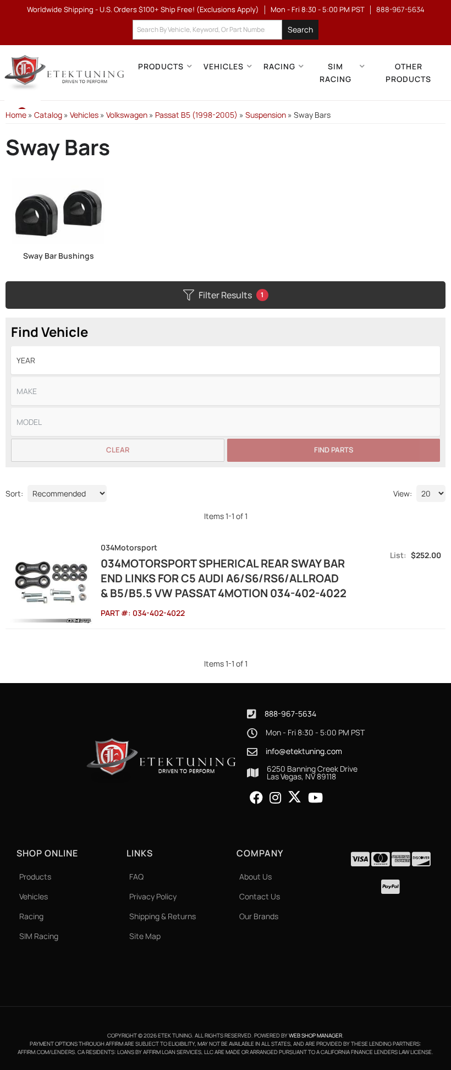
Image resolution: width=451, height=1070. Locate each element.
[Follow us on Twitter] (294, 797)
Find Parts (333, 450)
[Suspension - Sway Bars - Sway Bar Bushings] (59, 210)
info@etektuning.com (304, 751)
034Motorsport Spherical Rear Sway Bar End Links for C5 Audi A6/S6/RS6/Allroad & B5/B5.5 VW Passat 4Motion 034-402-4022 (223, 578)
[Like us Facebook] (256, 798)
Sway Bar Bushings (58, 255)
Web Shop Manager (315, 1035)
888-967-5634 (290, 713)
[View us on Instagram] (275, 798)
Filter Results (231, 295)
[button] (225, 30)
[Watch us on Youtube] (315, 798)
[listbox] (225, 360)
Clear (117, 450)
